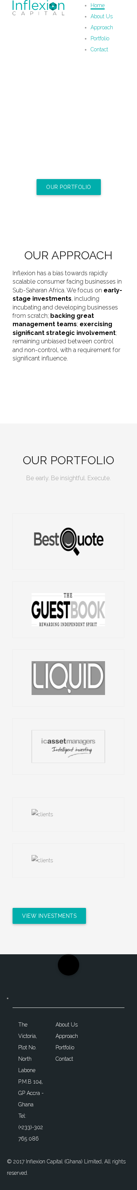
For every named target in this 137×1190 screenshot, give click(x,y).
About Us (102, 16)
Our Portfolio (68, 187)
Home (98, 5)
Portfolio (100, 38)
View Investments (49, 916)
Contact (99, 49)
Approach (102, 27)
